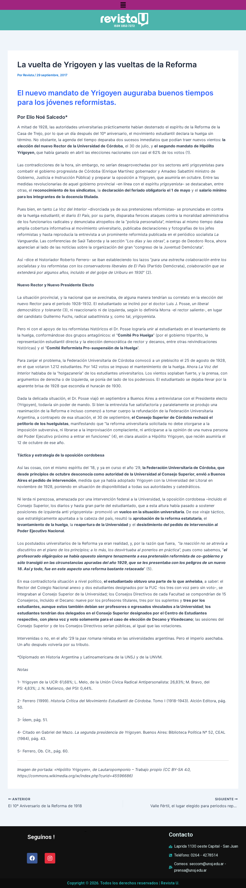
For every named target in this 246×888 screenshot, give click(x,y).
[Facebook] (32, 858)
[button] (123, 5)
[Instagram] (50, 858)
